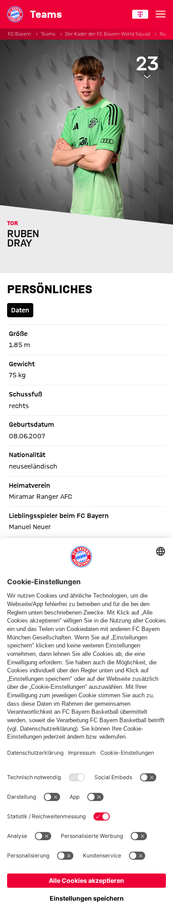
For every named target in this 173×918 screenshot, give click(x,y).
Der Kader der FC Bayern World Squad (107, 33)
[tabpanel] (86, 476)
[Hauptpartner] (140, 14)
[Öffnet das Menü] (160, 14)
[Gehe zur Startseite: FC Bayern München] (15, 14)
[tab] (20, 310)
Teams (48, 33)
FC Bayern (19, 33)
